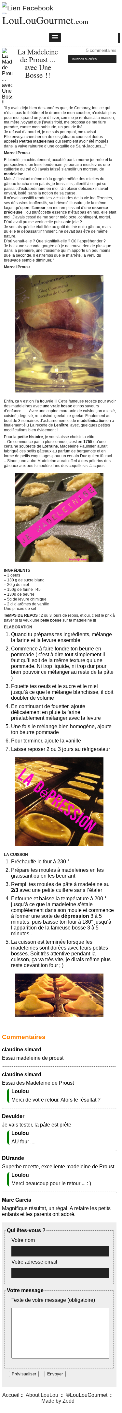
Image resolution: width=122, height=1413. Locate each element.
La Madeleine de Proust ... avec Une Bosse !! (38, 63)
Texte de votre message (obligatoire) (53, 1300)
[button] (55, 37)
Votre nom (23, 1240)
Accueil (11, 1395)
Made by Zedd (58, 1401)
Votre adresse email (34, 1262)
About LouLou (42, 1395)
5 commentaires (101, 50)
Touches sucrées (84, 59)
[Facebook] (27, 7)
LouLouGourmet (38, 20)
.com (81, 21)
